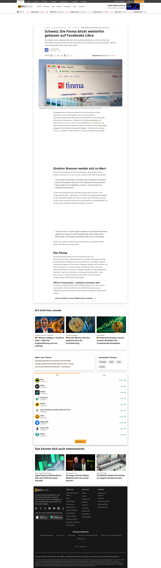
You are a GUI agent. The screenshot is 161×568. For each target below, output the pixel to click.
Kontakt (100, 498)
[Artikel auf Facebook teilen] (51, 55)
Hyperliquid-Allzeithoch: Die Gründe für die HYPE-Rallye (53, 361)
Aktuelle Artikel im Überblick (59, 27)
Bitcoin (39, 6)
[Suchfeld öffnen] (142, 6)
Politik (69, 27)
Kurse (84, 496)
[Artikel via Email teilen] (68, 55)
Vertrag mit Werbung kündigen (88, 535)
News (84, 493)
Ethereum (47, 6)
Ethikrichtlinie (71, 516)
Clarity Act (82, 6)
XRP (53, 6)
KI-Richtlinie (70, 525)
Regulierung (76, 27)
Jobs (67, 498)
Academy (85, 508)
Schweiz (102, 367)
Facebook (103, 362)
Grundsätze (70, 513)
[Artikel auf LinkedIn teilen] (58, 55)
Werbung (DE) (103, 504)
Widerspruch (81, 539)
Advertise (130, 1)
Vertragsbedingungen (46, 535)
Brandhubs (86, 511)
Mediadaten (70, 501)
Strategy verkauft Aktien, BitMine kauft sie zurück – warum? (54, 364)
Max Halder (55, 49)
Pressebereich (103, 507)
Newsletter (86, 514)
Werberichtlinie (71, 519)
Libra (118, 362)
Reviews (85, 502)
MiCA (74, 6)
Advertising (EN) (103, 501)
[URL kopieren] (71, 55)
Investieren (67, 6)
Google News (86, 517)
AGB (76, 546)
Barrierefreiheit (71, 510)
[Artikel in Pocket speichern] (65, 55)
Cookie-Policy (71, 535)
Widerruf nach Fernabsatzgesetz (111, 535)
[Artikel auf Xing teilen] (61, 55)
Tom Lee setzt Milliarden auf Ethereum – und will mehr (52, 367)
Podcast (85, 505)
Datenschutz (70, 507)
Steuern (59, 6)
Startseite (47, 27)
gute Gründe (95, 195)
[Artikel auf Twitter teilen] (55, 55)
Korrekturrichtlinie (72, 522)
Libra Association (92, 120)
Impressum (70, 504)
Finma (111, 362)
